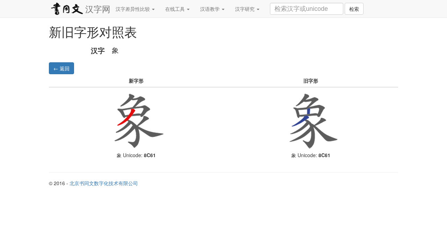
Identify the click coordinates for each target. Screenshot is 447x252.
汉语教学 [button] (210, 8)
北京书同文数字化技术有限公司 (103, 183)
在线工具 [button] (175, 8)
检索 (354, 8)
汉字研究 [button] (245, 8)
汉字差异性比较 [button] (133, 8)
